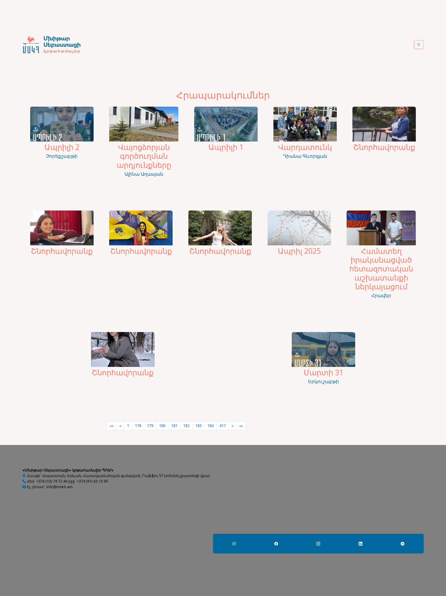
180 (162, 425)
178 (138, 425)
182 (186, 425)
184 (210, 425)
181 (174, 425)
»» (241, 425)
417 (223, 425)
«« (112, 425)
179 (150, 425)
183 (198, 425)
